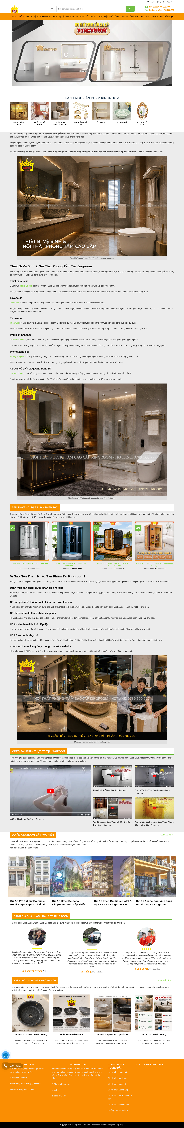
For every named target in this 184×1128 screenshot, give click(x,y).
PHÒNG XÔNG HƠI (129, 17)
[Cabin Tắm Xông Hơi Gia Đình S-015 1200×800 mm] (71, 541)
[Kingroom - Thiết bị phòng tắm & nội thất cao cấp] (28, 8)
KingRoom (77, 1125)
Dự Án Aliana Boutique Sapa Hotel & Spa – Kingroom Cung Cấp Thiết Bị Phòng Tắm (154, 903)
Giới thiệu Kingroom (61, 1084)
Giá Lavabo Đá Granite (71, 1034)
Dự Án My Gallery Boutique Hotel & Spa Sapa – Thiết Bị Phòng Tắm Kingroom (27, 903)
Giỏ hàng (170, 2)
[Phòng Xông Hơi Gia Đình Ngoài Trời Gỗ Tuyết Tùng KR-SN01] (113, 541)
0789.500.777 (24, 1078)
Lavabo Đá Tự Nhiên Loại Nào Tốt (112, 1034)
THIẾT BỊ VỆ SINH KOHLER (37, 17)
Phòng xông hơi (17, 356)
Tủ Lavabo (91, 17)
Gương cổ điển (17, 373)
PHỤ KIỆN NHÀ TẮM (108, 17)
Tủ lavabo (14, 323)
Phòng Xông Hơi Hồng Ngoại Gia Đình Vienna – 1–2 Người (154, 564)
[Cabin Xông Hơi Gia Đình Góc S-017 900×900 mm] (29, 541)
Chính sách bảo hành (117, 1078)
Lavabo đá (14, 303)
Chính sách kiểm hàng (118, 1090)
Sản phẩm (151, 2)
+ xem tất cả (163, 980)
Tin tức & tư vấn (59, 1096)
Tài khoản (161, 2)
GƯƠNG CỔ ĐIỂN (149, 17)
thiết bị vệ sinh (26, 286)
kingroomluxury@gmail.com (28, 1084)
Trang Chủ (16, 17)
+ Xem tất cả (165, 835)
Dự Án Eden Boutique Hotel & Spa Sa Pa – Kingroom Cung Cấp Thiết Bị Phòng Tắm (113, 903)
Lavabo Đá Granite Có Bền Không (30, 1034)
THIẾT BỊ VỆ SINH (61, 17)
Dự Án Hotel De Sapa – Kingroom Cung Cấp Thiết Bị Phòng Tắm (70, 903)
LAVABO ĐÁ (77, 17)
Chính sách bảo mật (117, 1084)
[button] (167, 17)
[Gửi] (130, 9)
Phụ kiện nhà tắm (18, 340)
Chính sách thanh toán (118, 1072)
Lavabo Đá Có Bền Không (153, 1034)
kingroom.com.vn (26, 1089)
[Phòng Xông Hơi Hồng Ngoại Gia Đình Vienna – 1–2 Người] (154, 541)
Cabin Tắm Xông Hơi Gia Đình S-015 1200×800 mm (71, 564)
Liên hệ (55, 1090)
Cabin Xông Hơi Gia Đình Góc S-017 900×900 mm (29, 564)
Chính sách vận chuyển (118, 1105)
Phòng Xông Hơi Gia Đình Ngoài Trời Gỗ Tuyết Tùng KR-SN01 (113, 564)
